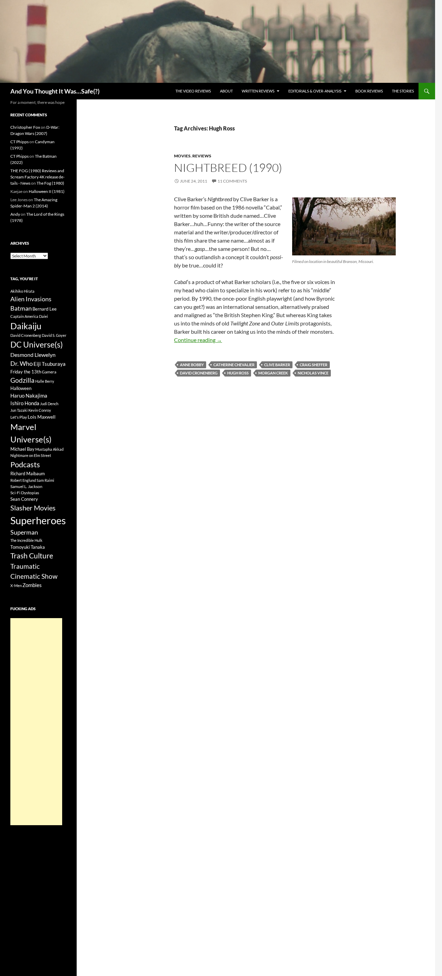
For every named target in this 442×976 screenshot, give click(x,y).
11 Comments (232, 181)
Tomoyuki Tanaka (27, 547)
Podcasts (25, 464)
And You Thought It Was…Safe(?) (54, 91)
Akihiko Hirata (22, 291)
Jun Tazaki (19, 410)
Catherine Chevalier (233, 364)
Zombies (32, 585)
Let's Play (18, 417)
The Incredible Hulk (26, 540)
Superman (24, 532)
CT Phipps (19, 141)
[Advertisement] (36, 721)
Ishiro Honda (24, 403)
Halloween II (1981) (47, 191)
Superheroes (38, 520)
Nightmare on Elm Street (30, 455)
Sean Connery (24, 499)
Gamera (49, 371)
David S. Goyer (54, 335)
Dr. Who (21, 363)
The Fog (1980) (50, 183)
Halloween (20, 388)
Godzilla (22, 380)
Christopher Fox (25, 127)
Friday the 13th (25, 371)
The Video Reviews (193, 91)
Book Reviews (369, 91)
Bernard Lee (44, 309)
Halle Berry (44, 381)
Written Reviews (258, 91)
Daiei (43, 316)
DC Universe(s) (36, 344)
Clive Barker (277, 364)
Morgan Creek (273, 373)
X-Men (16, 585)
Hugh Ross (238, 373)
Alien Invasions (30, 299)
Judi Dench (49, 403)
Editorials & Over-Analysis (315, 91)
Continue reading (198, 339)
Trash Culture (31, 555)
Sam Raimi (45, 480)
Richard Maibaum (27, 473)
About (226, 91)
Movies (182, 155)
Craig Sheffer (313, 364)
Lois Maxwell (42, 417)
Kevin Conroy (39, 410)
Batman (21, 308)
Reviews (201, 155)
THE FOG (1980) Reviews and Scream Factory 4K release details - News (37, 177)
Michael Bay (22, 449)
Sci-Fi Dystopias (24, 492)
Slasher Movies (33, 508)
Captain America (24, 316)
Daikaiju (25, 326)
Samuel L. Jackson (26, 486)
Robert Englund (23, 480)
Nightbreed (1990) (228, 167)
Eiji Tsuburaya (49, 364)
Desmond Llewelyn (33, 354)
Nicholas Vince (313, 373)
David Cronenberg (199, 373)
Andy (15, 214)
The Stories (403, 91)
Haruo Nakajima (28, 395)
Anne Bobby (192, 364)
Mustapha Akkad (49, 449)
